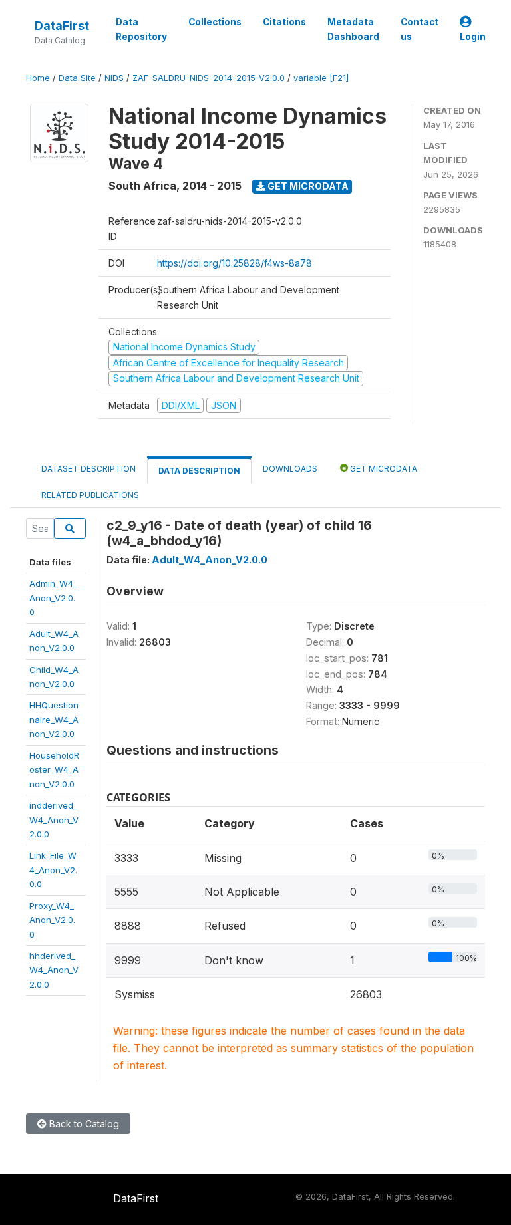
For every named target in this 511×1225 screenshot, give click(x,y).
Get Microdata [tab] (382, 469)
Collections (215, 22)
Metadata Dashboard (353, 29)
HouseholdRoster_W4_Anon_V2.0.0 (54, 769)
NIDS (114, 78)
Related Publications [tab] (90, 495)
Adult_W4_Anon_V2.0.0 (209, 559)
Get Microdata (307, 186)
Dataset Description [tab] (88, 469)
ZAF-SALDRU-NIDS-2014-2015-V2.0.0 (208, 78)
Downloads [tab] (290, 469)
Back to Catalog (83, 1123)
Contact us (419, 29)
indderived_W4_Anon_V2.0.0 (54, 819)
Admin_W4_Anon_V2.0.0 (53, 597)
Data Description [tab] (199, 471)
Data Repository (141, 29)
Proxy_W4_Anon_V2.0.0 (52, 920)
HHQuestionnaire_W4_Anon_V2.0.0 (54, 719)
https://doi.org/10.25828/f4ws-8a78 (234, 263)
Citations (284, 22)
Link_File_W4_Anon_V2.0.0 (53, 869)
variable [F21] (321, 78)
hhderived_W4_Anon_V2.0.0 (54, 970)
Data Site (77, 78)
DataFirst (62, 26)
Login (473, 36)
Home (38, 78)
